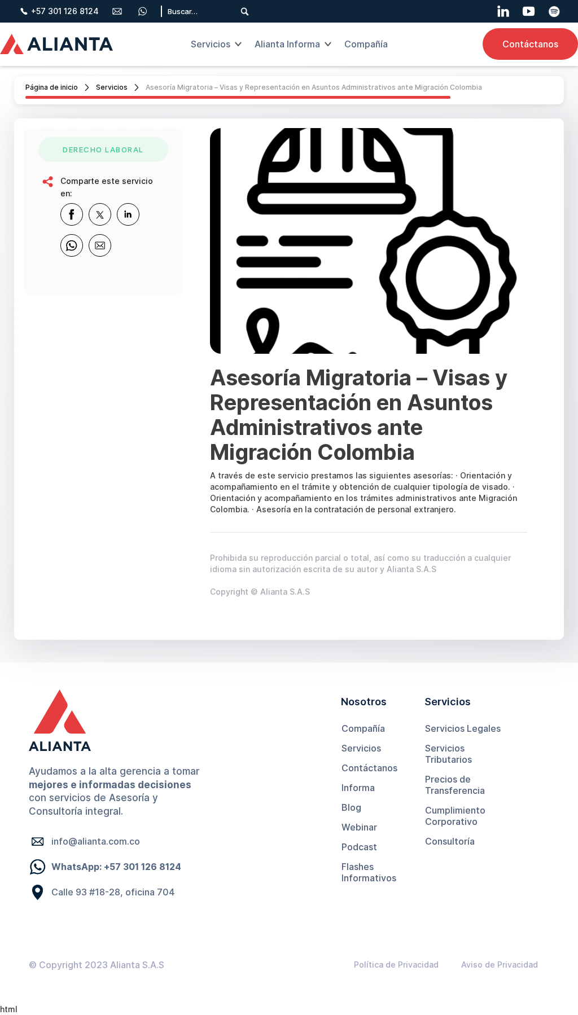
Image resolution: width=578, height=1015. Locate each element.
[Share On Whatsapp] (71, 245)
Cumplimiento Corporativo (455, 816)
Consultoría (450, 841)
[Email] (100, 245)
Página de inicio (51, 87)
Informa (358, 787)
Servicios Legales (463, 728)
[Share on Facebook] (71, 214)
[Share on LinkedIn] (128, 214)
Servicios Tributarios (448, 753)
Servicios (112, 87)
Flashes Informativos (368, 872)
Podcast (359, 847)
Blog (351, 807)
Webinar (359, 827)
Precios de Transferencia (455, 785)
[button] (215, 44)
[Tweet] (100, 214)
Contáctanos (530, 44)
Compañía (363, 728)
